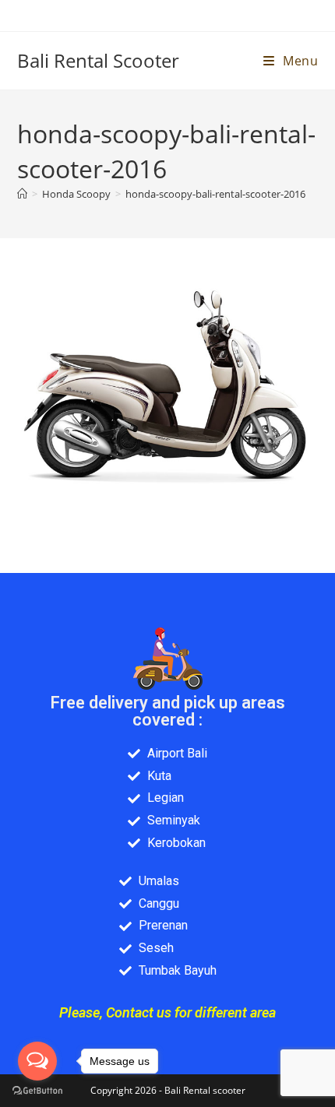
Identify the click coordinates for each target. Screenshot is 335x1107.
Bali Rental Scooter (98, 60)
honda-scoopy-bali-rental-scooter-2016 (215, 194)
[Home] (22, 194)
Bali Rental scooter (204, 1090)
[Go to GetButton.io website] (37, 1091)
